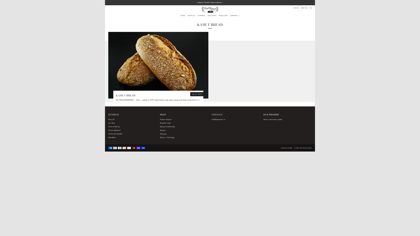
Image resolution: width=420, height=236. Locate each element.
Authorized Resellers (115, 134)
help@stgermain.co (218, 119)
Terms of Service (114, 126)
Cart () (304, 8)
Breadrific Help (165, 123)
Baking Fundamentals (167, 126)
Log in (296, 8)
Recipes (162, 130)
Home (183, 16)
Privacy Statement (114, 130)
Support (233, 16)
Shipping (201, 16)
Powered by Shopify (286, 148)
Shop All (191, 16)
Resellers (223, 16)
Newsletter (112, 137)
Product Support (166, 119)
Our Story (211, 16)
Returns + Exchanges (167, 137)
